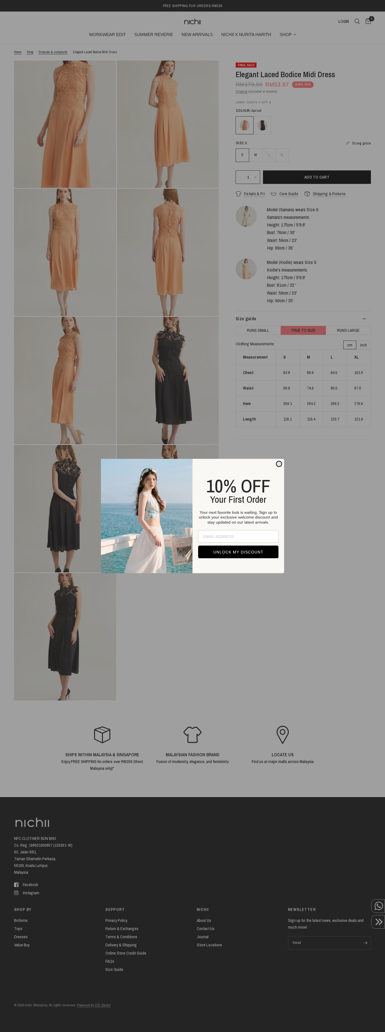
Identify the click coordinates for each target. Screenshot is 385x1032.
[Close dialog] (279, 464)
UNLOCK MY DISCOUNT (238, 552)
